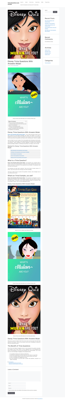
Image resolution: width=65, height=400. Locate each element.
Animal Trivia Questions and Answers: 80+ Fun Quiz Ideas (29, 4)
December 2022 (48, 51)
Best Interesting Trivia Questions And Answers (19, 150)
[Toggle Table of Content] (25, 121)
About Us (21, 2)
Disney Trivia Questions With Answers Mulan (16, 122)
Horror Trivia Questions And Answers (17, 155)
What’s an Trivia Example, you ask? (14, 126)
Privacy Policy (47, 2)
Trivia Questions (48, 62)
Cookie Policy (37, 2)
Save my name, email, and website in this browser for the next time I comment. (23, 390)
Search (46, 10)
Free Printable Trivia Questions (16, 153)
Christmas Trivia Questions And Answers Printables (20, 152)
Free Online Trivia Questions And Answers (15, 362)
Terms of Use (31, 2)
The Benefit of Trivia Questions (14, 129)
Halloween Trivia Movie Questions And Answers (16, 363)
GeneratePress (40, 398)
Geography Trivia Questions (50, 23)
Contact (26, 2)
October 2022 (47, 54)
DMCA (42, 2)
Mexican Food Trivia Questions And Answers (19, 157)
